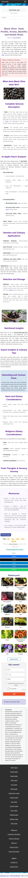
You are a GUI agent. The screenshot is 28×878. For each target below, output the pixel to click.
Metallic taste (14, 819)
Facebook (14, 556)
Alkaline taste (14, 815)
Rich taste (14, 802)
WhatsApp (14, 569)
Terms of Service (14, 838)
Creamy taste (14, 797)
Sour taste (14, 784)
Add (14, 694)
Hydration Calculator (14, 834)
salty (19, 203)
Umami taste (14, 772)
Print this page (5, 535)
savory (22, 539)
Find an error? (14, 659)
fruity (13, 539)
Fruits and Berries (16, 37)
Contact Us (14, 862)
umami (6, 121)
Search (14, 20)
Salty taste (14, 780)
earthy (17, 539)
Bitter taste (14, 789)
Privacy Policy (14, 847)
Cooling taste (14, 806)
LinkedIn (14, 566)
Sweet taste (14, 776)
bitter (3, 55)
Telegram (14, 563)
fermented (14, 541)
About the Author (14, 851)
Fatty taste (14, 823)
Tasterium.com (4, 875)
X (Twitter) (14, 559)
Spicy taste (14, 810)
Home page (5, 1)
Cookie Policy (14, 866)
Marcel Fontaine (13, 544)
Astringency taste (14, 793)
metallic (11, 290)
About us (14, 843)
